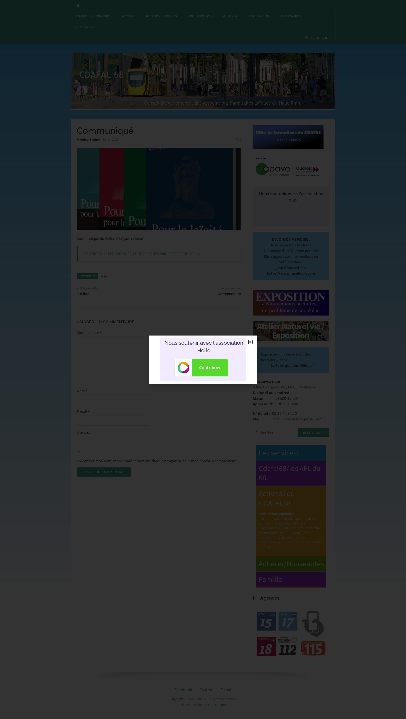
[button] (250, 342)
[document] (203, 359)
